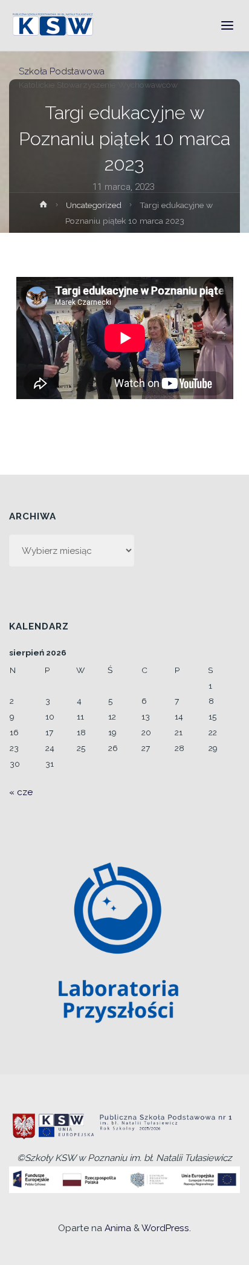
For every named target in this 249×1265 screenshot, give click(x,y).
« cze (21, 792)
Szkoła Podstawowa (62, 70)
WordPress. (166, 1228)
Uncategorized (93, 205)
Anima (116, 1228)
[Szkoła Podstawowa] (54, 25)
